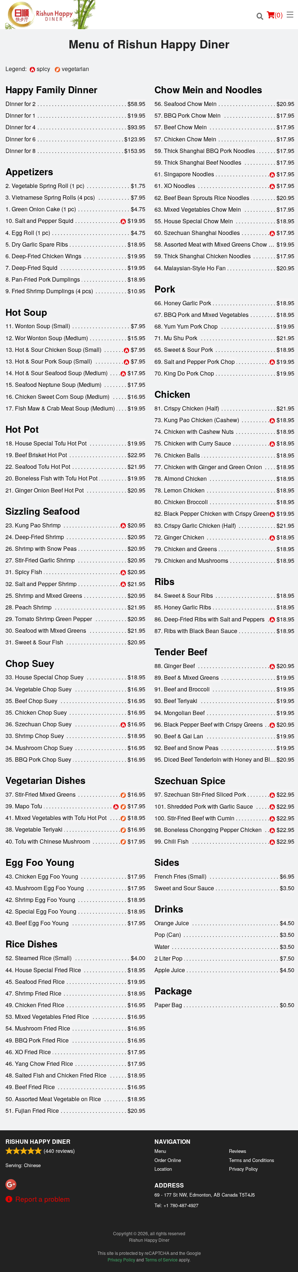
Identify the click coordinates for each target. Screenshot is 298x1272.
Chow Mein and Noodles (208, 89)
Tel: (176, 1205)
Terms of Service (161, 1259)
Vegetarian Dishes (45, 780)
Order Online (167, 1160)
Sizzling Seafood (42, 511)
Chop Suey (29, 663)
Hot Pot (22, 429)
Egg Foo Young (39, 862)
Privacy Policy (243, 1168)
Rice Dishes (31, 943)
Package (173, 990)
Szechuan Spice (189, 780)
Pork (164, 288)
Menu (160, 1150)
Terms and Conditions (251, 1160)
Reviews (237, 1150)
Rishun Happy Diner (38, 1141)
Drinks (168, 908)
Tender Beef (181, 651)
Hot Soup (26, 312)
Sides (166, 862)
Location (163, 1168)
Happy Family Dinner (51, 89)
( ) (278, 14)
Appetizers (29, 171)
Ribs (164, 581)
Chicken (172, 394)
